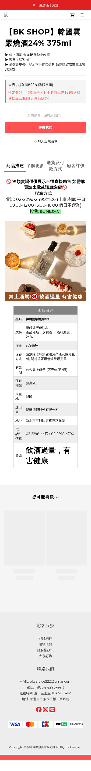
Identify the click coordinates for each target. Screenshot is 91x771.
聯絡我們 (45, 127)
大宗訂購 (45, 656)
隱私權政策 (45, 650)
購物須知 (45, 644)
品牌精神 (45, 638)
